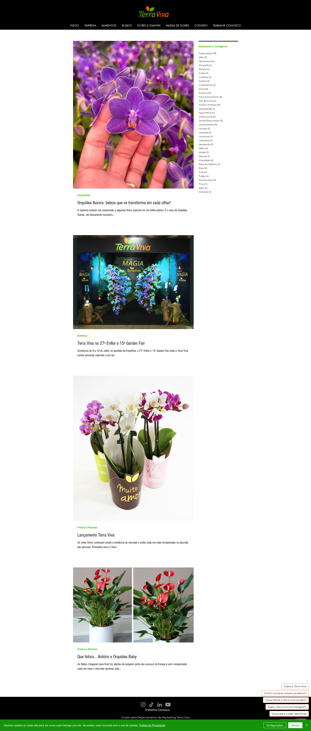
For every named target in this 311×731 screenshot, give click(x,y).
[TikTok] (151, 704)
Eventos (82, 335)
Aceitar (295, 725)
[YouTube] (168, 704)
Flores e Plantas (87, 527)
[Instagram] (143, 704)
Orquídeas (83, 195)
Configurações (275, 725)
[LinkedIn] (159, 704)
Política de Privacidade (152, 725)
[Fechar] (307, 725)
